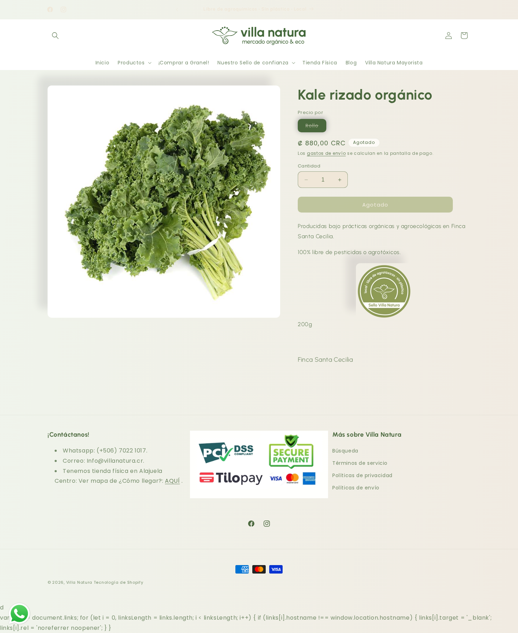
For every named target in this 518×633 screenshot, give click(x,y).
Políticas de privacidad (362, 475)
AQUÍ (172, 481)
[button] (55, 35)
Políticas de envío (356, 487)
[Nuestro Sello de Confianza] (384, 308)
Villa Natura (79, 582)
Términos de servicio (360, 463)
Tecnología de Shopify (118, 582)
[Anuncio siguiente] (341, 9)
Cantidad (309, 166)
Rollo (316, 127)
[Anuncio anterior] (177, 9)
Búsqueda (345, 450)
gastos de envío (326, 153)
